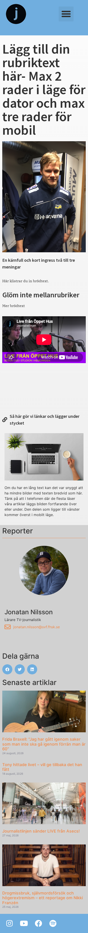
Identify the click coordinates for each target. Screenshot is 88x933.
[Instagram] (9, 923)
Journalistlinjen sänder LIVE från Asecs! (41, 831)
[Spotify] (53, 923)
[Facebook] (38, 923)
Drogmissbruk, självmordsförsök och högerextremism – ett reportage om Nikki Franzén (42, 898)
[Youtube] (24, 923)
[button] (66, 14)
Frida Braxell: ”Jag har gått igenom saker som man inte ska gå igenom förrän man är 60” (44, 744)
